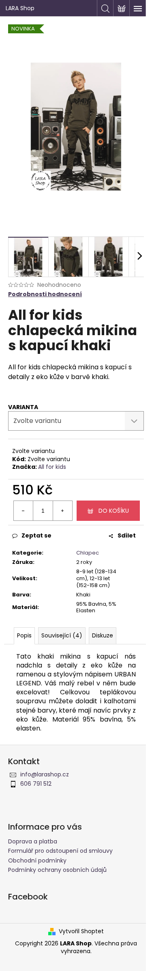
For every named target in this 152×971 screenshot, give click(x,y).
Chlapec (87, 553)
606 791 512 (35, 784)
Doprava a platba (32, 841)
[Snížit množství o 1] (23, 510)
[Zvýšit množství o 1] (62, 510)
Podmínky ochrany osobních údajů (57, 870)
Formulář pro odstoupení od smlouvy (60, 851)
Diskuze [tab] (102, 635)
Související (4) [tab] (61, 635)
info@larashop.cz (44, 774)
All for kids (52, 467)
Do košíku (113, 511)
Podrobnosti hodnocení (45, 294)
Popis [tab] (24, 635)
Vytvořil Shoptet (81, 931)
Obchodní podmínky (37, 860)
